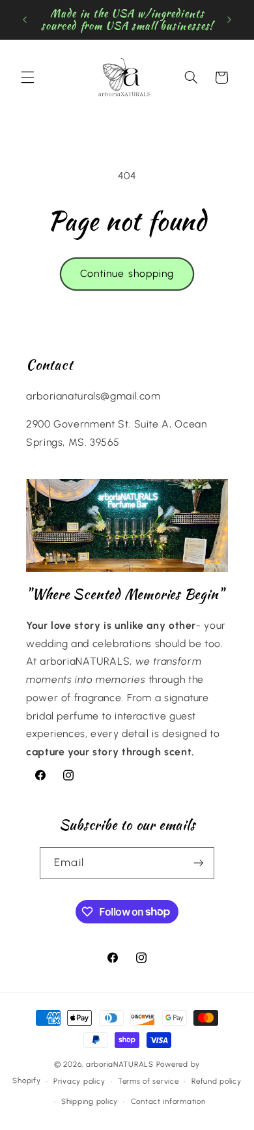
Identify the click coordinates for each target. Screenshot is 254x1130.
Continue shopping (127, 273)
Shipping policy (89, 1101)
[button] (27, 78)
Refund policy (216, 1081)
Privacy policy (79, 1081)
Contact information (168, 1101)
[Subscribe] (198, 863)
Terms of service (148, 1081)
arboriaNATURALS (120, 1064)
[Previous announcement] (24, 19)
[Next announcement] (229, 19)
